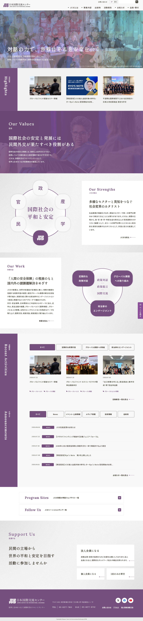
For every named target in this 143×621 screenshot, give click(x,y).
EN (115, 2)
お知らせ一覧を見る (120, 475)
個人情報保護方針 (127, 607)
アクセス (116, 607)
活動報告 (108, 7)
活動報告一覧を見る (120, 399)
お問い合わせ (102, 2)
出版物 (98, 7)
